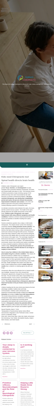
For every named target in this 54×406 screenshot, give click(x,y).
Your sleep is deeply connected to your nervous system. (8, 349)
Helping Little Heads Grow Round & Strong (26, 386)
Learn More (46, 252)
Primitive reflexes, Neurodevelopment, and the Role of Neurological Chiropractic (11, 389)
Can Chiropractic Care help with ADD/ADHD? (45, 194)
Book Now (45, 235)
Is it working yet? (26, 346)
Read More (4, 376)
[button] (27, 165)
